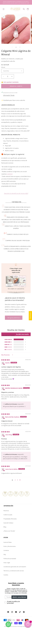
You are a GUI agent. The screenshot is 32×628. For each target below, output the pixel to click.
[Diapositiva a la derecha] (20, 47)
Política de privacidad (10, 558)
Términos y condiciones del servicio (14, 571)
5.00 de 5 (13, 333)
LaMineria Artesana (12, 626)
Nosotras (6, 510)
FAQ (5, 554)
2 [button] (15, 480)
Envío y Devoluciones (10, 546)
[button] (4, 9)
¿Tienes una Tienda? (9, 531)
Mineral (3, 67)
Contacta (6, 550)
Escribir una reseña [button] (22, 334)
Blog (5, 527)
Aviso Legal (7, 562)
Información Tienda (8, 95)
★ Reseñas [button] (30, 315)
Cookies (6, 575)
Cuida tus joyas (8, 514)
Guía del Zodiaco (8, 523)
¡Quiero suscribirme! (19, 597)
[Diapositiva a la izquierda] (12, 47)
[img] (5, 360)
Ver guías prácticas (14, 318)
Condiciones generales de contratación (15, 566)
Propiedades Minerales (10, 519)
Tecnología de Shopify (22, 626)
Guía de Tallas (8, 542)
